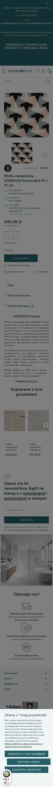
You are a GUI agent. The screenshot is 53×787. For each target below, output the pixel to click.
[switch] (6, 782)
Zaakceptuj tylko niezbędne (26, 754)
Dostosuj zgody (29, 761)
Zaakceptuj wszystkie (26, 769)
